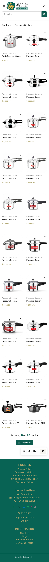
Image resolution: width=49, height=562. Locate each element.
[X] (19, 507)
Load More (26, 442)
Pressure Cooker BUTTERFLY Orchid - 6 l (12, 219)
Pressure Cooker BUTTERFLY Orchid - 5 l (36, 178)
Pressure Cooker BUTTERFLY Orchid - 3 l (12, 178)
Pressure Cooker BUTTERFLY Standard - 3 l (36, 219)
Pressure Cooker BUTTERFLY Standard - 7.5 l (36, 260)
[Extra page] (35, 507)
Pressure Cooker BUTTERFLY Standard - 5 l (12, 260)
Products (6, 25)
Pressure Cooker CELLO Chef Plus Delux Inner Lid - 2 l (12, 423)
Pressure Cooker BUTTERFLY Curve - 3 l (12, 138)
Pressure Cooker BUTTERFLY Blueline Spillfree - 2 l (35, 56)
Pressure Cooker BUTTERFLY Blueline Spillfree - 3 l (11, 97)
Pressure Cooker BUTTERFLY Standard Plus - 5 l (35, 301)
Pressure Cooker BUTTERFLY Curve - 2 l (36, 97)
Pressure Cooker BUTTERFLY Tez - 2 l (35, 342)
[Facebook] (14, 507)
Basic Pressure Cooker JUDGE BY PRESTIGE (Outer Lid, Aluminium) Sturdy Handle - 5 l (12, 56)
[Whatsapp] (28, 507)
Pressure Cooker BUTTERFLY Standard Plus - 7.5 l (11, 342)
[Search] (44, 14)
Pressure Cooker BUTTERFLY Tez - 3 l (11, 382)
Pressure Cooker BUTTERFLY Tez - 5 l (35, 382)
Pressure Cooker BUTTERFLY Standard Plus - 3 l (11, 301)
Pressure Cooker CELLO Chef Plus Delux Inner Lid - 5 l (36, 423)
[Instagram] (31, 507)
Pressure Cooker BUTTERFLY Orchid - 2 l (36, 138)
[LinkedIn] (24, 507)
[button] (20, 37)
